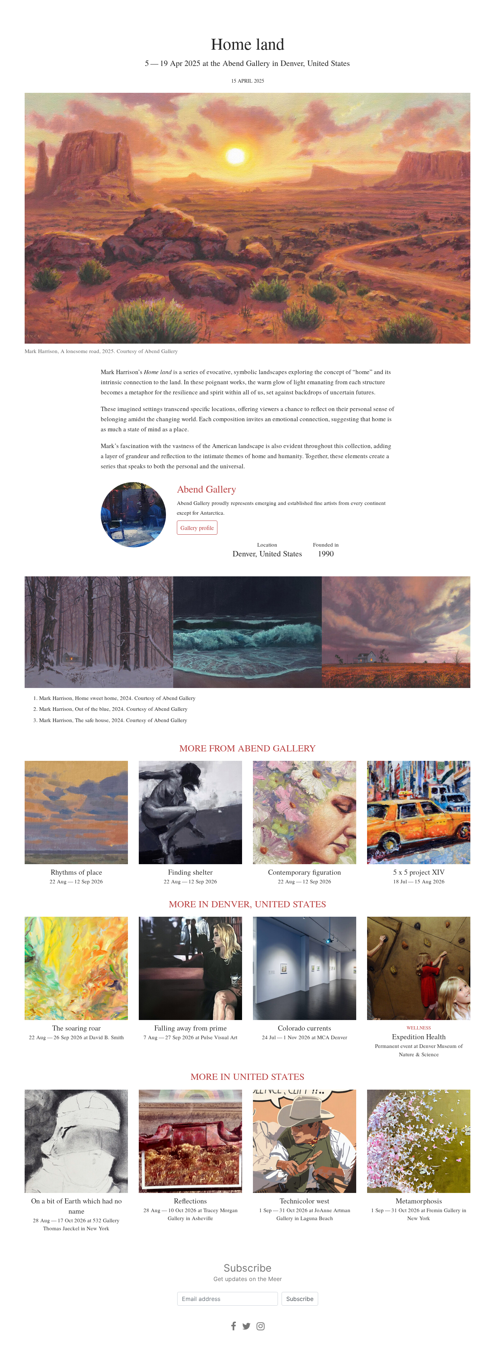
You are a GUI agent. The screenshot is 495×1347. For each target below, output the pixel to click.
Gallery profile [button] (197, 527)
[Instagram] (260, 1326)
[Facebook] (233, 1326)
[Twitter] (246, 1326)
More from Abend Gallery (247, 748)
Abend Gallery (206, 489)
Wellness (419, 1027)
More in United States (247, 1076)
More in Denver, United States (247, 904)
